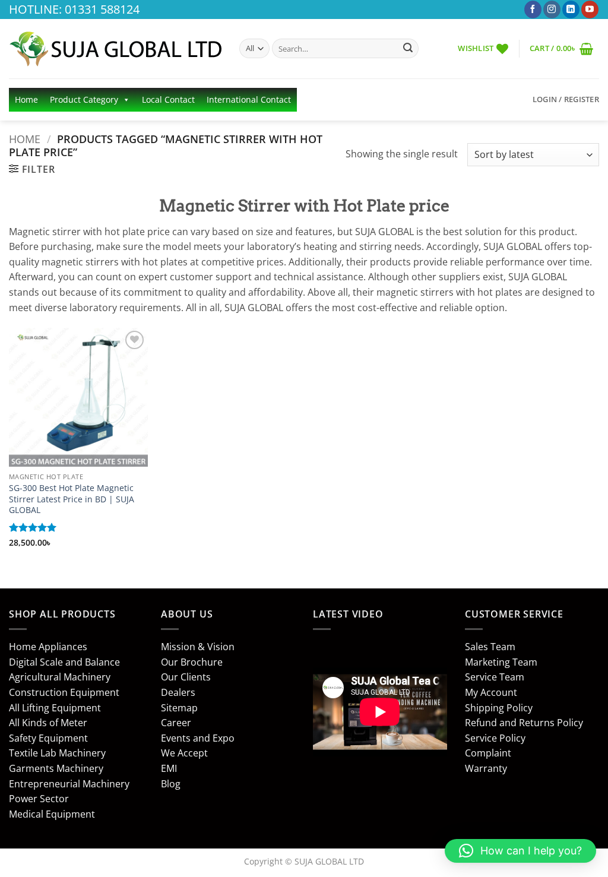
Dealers (178, 692)
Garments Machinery (56, 768)
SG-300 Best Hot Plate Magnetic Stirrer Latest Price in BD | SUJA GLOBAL (71, 499)
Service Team (494, 676)
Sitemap (179, 707)
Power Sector (39, 798)
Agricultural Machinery (59, 676)
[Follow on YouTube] (589, 9)
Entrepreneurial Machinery (69, 783)
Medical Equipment (52, 814)
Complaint (488, 752)
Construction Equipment (64, 692)
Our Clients (186, 676)
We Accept (184, 752)
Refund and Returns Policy (524, 722)
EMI (169, 768)
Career (176, 722)
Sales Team (490, 646)
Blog (170, 783)
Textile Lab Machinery (57, 752)
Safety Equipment (48, 738)
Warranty (486, 768)
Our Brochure (192, 662)
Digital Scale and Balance (64, 662)
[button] (561, 48)
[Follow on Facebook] (533, 9)
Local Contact (168, 99)
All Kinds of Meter (48, 722)
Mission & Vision (198, 646)
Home (26, 99)
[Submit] (408, 49)
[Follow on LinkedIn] (571, 9)
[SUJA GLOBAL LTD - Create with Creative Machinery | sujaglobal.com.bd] (115, 49)
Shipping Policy (499, 707)
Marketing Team (501, 662)
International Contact (249, 99)
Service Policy (495, 738)
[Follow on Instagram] (551, 9)
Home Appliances (48, 646)
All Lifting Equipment (55, 707)
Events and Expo (198, 738)
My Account (491, 692)
